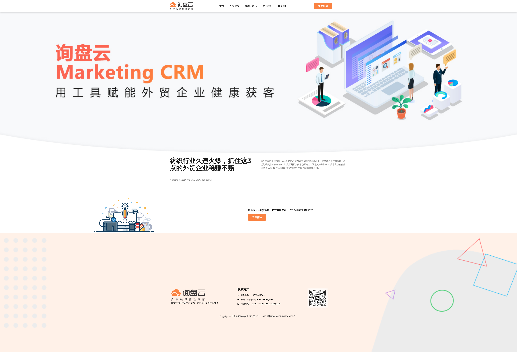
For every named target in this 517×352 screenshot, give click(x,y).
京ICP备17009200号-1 (287, 316)
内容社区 (249, 6)
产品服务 (234, 6)
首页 (221, 6)
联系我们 (282, 6)
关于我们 (267, 6)
